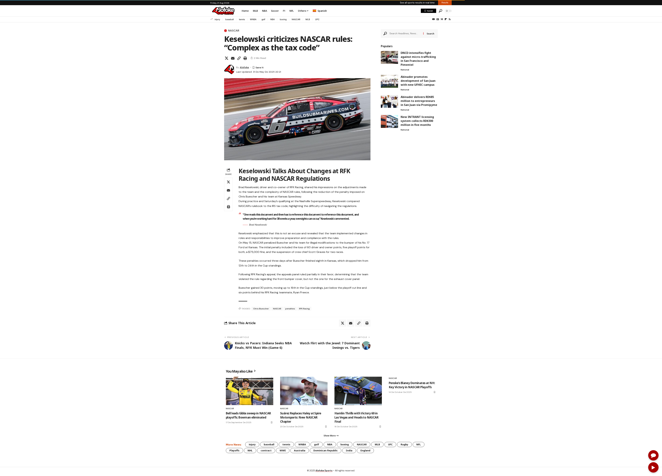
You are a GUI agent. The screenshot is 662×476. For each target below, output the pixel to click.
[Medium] (442, 19)
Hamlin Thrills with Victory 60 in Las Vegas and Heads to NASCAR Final (356, 417)
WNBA (253, 19)
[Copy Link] (239, 58)
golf (263, 19)
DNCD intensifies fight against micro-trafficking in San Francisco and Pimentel (418, 59)
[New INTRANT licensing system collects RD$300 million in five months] (389, 121)
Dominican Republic (325, 450)
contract (266, 450)
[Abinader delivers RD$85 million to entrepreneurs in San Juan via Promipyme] (389, 101)
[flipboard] (446, 19)
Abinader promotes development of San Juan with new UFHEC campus (418, 81)
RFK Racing (304, 308)
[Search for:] (405, 33)
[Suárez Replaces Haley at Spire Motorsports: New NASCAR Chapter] (304, 391)
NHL (250, 450)
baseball (229, 19)
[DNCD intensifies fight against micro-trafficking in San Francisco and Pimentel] (389, 57)
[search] (440, 10)
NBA (272, 19)
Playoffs (234, 450)
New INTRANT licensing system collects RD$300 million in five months (417, 121)
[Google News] (438, 19)
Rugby (404, 444)
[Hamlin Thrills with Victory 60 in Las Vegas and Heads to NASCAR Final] (358, 391)
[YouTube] (433, 19)
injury (217, 19)
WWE (283, 450)
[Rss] (450, 19)
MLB (307, 19)
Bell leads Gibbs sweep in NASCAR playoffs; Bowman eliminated (248, 415)
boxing (283, 19)
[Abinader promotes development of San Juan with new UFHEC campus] (389, 81)
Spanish (322, 10)
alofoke (244, 67)
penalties (290, 308)
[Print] (245, 58)
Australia (299, 450)
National (405, 69)
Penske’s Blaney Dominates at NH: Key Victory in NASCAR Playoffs (412, 385)
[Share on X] (226, 58)
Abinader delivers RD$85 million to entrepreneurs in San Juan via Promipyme (419, 101)
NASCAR (296, 19)
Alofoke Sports (323, 470)
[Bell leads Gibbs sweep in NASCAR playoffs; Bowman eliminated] (249, 391)
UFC (317, 19)
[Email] (232, 58)
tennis (242, 19)
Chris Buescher (261, 308)
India (349, 450)
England (365, 450)
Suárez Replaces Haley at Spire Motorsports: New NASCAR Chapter (300, 417)
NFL (418, 444)
